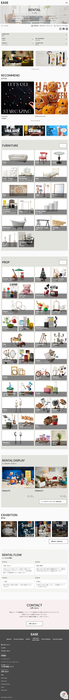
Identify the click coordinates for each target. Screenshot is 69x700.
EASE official (4, 678)
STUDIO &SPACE (19, 639)
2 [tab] (32, 69)
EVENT (28, 639)
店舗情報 (35, 25)
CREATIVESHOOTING (35, 639)
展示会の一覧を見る (57, 541)
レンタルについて (5, 658)
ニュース (3, 654)
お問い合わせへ (33, 623)
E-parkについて (4, 669)
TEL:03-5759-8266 (62, 25)
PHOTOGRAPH (46, 639)
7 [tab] (39, 120)
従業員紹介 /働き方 (5, 651)
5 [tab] (36, 120)
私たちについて (5, 644)
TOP (2, 25)
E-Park (2, 687)
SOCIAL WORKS (57, 639)
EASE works (4, 681)
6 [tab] (38, 69)
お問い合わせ (5, 671)
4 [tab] (35, 69)
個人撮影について (5, 665)
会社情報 (3, 647)
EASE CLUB (4, 690)
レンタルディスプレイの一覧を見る (51, 501)
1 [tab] (30, 69)
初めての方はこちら (47, 25)
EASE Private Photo (5, 684)
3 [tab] (33, 69)
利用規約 (3, 655)
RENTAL (6, 25)
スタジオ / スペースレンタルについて (10, 662)
